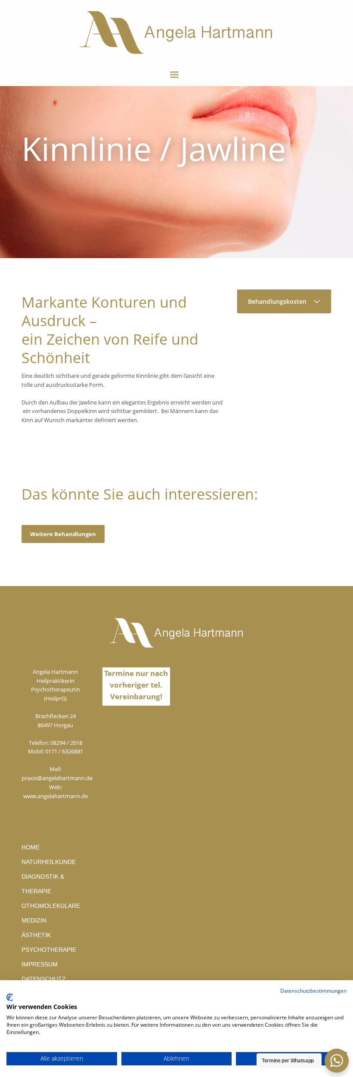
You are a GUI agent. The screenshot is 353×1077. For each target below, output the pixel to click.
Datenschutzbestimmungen (313, 990)
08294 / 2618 (66, 743)
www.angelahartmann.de (55, 796)
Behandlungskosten (277, 301)
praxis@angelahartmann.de (57, 778)
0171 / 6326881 (64, 751)
